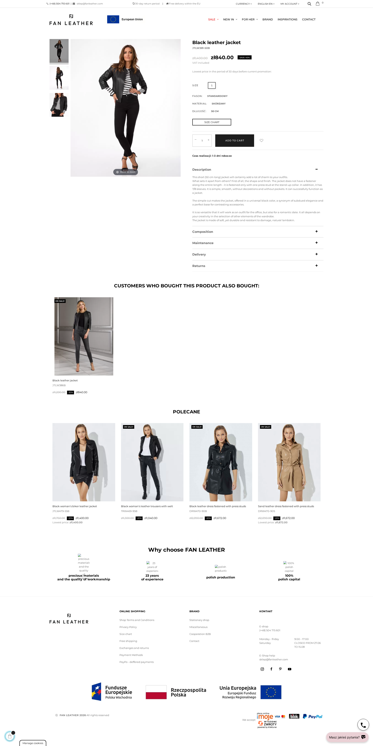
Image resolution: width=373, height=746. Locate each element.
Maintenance (203, 243)
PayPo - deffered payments (136, 661)
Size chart (125, 634)
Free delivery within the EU (184, 3)
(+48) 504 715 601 (269, 630)
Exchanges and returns (134, 647)
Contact (194, 641)
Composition (202, 232)
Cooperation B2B (200, 634)
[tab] (257, 169)
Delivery (199, 254)
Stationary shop (199, 620)
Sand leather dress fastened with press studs (286, 506)
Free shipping (128, 641)
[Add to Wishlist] (261, 140)
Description (201, 169)
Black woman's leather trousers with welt (147, 506)
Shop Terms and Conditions (136, 620)
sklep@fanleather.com (90, 3)
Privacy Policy (128, 627)
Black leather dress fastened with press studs (217, 506)
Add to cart (234, 140)
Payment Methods (131, 654)
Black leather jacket (65, 380)
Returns (198, 266)
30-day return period (147, 3)
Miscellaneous (198, 627)
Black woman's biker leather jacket (74, 506)
